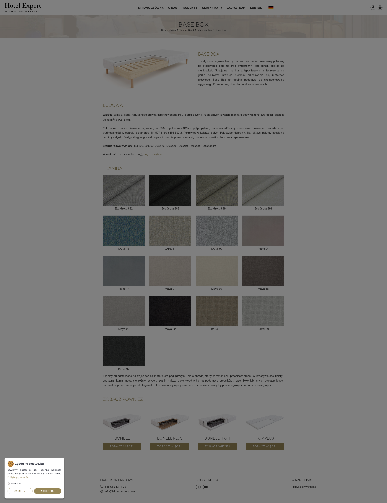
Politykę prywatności (18, 477)
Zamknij (20, 491)
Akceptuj (47, 491)
